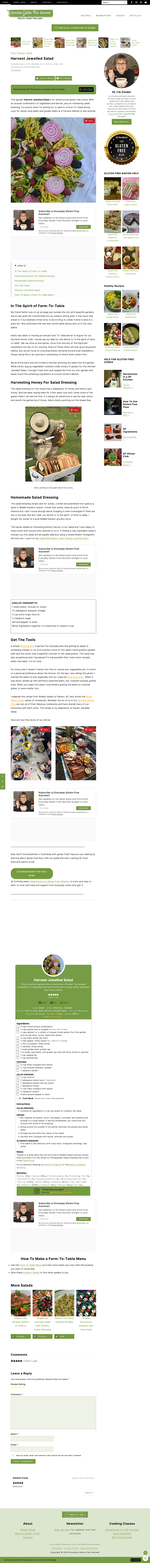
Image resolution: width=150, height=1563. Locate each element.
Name (15, 1434)
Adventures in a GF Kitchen (122, 1530)
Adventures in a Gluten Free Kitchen (49, 881)
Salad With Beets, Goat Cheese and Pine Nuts (63, 538)
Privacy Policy (72, 1548)
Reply (89, 1493)
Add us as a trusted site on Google (77, 28)
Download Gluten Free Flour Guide (32, 873)
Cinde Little (55, 1017)
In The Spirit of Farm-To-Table (31, 271)
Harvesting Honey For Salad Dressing (35, 276)
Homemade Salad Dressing (29, 280)
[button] (49, 994)
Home (13, 53)
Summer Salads (31, 1272)
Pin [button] (54, 1002)
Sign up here (62, 1530)
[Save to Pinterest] (2, 781)
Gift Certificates (122, 1537)
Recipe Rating (18, 1384)
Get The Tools (22, 285)
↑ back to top (75, 1514)
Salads (29, 53)
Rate (65, 1002)
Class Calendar (122, 1533)
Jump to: (21, 265)
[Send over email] (2, 786)
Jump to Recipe (46, 78)
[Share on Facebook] (2, 776)
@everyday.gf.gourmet (61, 1192)
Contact (28, 1537)
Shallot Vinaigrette (53, 1164)
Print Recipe (65, 78)
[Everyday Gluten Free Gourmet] (29, 19)
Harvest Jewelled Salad (27, 290)
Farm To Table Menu (31, 1265)
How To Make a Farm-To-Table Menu (34, 295)
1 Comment (16, 70)
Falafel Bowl (28, 1160)
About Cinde (28, 1530)
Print (43, 1002)
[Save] (89, 120)
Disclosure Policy (89, 1548)
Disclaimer (57, 1548)
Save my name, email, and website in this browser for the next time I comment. (49, 1455)
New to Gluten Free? (28, 1533)
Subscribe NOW (115, 114)
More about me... (121, 122)
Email (14, 1444)
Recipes (21, 53)
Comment (17, 1394)
